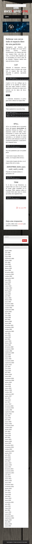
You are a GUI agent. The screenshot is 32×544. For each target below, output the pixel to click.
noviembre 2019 (9, 360)
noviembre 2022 (9, 305)
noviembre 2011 (9, 502)
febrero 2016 (8, 423)
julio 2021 (7, 333)
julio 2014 (7, 455)
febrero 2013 (8, 480)
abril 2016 (7, 419)
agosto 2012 (8, 488)
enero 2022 (8, 323)
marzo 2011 (8, 512)
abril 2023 (7, 296)
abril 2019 (7, 372)
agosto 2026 (8, 250)
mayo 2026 (8, 256)
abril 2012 (7, 496)
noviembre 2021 (9, 327)
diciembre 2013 (9, 469)
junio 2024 (8, 280)
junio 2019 (8, 368)
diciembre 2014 (9, 445)
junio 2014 (8, 457)
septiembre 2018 (9, 380)
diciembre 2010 (9, 516)
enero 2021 (8, 345)
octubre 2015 (8, 427)
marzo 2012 (8, 498)
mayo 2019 (8, 370)
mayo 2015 (8, 435)
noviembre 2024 (9, 274)
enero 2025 (8, 270)
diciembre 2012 (9, 484)
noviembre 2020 (9, 349)
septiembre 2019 (9, 362)
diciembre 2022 (9, 303)
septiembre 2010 (9, 518)
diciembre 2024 (9, 272)
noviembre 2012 (9, 486)
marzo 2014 (8, 463)
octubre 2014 (8, 449)
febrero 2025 (8, 268)
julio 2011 (7, 504)
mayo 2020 (8, 356)
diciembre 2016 (9, 406)
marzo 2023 (8, 298)
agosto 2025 (8, 260)
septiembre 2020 (9, 353)
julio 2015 (7, 431)
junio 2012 (8, 492)
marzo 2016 (8, 421)
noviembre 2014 (9, 447)
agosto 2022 (8, 311)
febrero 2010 (8, 524)
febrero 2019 (8, 374)
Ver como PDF (22, 208)
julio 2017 (7, 398)
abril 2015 (7, 437)
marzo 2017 (8, 404)
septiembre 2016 (9, 412)
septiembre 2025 (9, 258)
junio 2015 (8, 433)
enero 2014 (8, 467)
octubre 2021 (8, 329)
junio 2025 (8, 264)
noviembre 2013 (9, 471)
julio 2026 (7, 252)
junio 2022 (8, 315)
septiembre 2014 (9, 451)
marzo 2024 (8, 286)
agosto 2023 (8, 290)
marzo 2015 (8, 439)
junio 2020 (8, 355)
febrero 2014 (8, 465)
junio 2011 (8, 506)
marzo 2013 (8, 478)
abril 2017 (7, 402)
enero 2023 (8, 301)
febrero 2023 (8, 299)
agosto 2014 (8, 453)
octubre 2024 (8, 276)
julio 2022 (7, 313)
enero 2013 (8, 482)
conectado (20, 223)
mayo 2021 (8, 337)
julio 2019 (7, 366)
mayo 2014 (8, 459)
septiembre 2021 (9, 331)
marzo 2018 (8, 388)
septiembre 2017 (9, 394)
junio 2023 (8, 292)
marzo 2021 (8, 341)
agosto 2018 (8, 382)
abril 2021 (7, 339)
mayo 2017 (8, 400)
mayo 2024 (8, 282)
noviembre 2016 (9, 408)
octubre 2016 (8, 410)
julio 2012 (7, 490)
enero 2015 (8, 443)
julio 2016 (7, 415)
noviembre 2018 (9, 378)
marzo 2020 (8, 358)
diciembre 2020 (9, 347)
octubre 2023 (8, 288)
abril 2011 (7, 510)
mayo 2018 (8, 386)
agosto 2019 (8, 364)
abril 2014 (7, 461)
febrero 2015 (8, 441)
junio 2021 (8, 335)
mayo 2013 (8, 476)
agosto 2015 (8, 429)
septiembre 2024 (9, 278)
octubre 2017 (8, 392)
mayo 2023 (8, 294)
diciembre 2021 (9, 325)
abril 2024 (7, 284)
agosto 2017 (8, 396)
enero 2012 (8, 500)
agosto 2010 (8, 520)
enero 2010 (8, 526)
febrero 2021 (8, 343)
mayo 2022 (8, 317)
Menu (7, 16)
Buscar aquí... (16, 3)
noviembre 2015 (9, 425)
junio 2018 (8, 384)
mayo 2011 (8, 508)
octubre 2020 (8, 351)
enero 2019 (8, 376)
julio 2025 (7, 262)
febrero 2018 (8, 390)
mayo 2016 (8, 417)
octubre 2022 (8, 307)
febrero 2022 (8, 321)
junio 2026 (8, 254)
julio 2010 (7, 522)
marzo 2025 (8, 266)
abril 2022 (7, 319)
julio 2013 (7, 474)
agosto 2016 (8, 414)
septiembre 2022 (9, 309)
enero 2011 (8, 514)
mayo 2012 (8, 494)
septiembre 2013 (9, 473)
